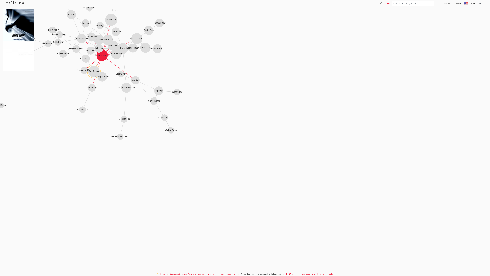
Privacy (198, 274)
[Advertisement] (18, 84)
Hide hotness (164, 274)
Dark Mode (176, 274)
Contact (216, 274)
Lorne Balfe (328, 274)
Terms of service (188, 274)
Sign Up (457, 3)
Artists (223, 274)
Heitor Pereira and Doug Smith (303, 274)
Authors (236, 274)
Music (388, 3)
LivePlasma (14, 2)
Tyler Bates (319, 274)
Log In (446, 3)
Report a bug (207, 274)
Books (229, 274)
